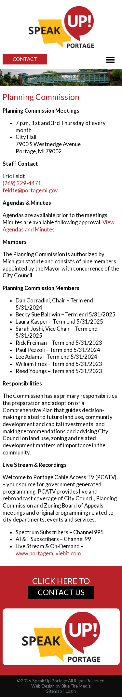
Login (71, 691)
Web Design (43, 686)
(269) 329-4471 (22, 183)
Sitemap (54, 691)
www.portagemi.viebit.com (48, 553)
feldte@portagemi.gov (30, 190)
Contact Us (61, 592)
